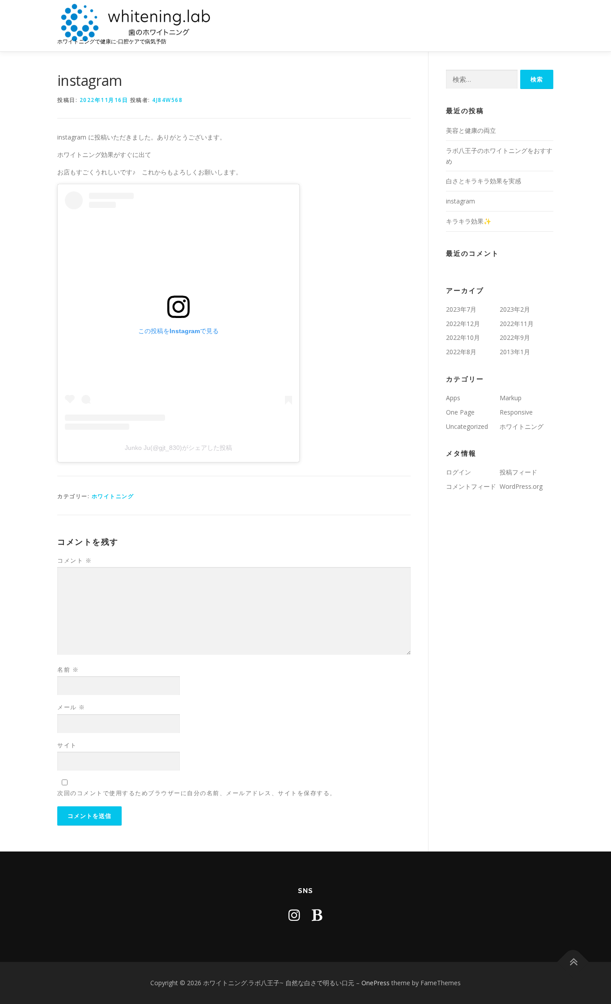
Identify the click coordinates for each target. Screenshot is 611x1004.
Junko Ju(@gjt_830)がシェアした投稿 (178, 447)
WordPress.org (521, 486)
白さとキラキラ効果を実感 (483, 181)
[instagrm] (294, 915)
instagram (460, 201)
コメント (74, 560)
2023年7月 (461, 309)
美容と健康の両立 (471, 130)
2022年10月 (463, 337)
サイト (67, 745)
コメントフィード (471, 486)
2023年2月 (515, 309)
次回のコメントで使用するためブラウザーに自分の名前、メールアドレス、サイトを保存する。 (196, 793)
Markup (511, 398)
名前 (68, 669)
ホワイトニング (113, 496)
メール (71, 707)
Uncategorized (467, 426)
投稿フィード (518, 472)
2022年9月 (515, 337)
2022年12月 (463, 323)
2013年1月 (515, 351)
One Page (460, 412)
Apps (453, 398)
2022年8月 (461, 351)
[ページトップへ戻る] (573, 962)
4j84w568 (167, 100)
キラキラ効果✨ (468, 221)
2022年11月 (517, 323)
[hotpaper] (317, 915)
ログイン (458, 472)
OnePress (375, 983)
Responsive (516, 412)
